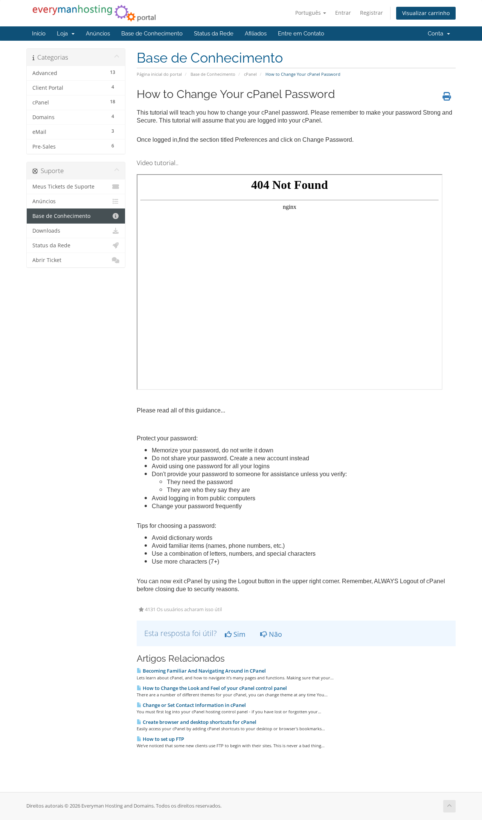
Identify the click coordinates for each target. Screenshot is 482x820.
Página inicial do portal (159, 74)
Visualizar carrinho (426, 13)
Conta (437, 33)
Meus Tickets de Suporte (63, 186)
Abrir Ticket (46, 260)
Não (274, 634)
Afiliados (256, 33)
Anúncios (98, 33)
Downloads (46, 230)
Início (39, 33)
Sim (239, 634)
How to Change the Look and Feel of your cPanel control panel (214, 688)
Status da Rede (213, 33)
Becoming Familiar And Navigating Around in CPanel (204, 670)
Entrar (343, 12)
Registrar (371, 12)
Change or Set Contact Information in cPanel (194, 705)
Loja (64, 33)
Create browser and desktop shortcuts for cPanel (199, 722)
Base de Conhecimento (152, 33)
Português (308, 12)
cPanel (250, 74)
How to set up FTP (163, 739)
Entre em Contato (301, 33)
